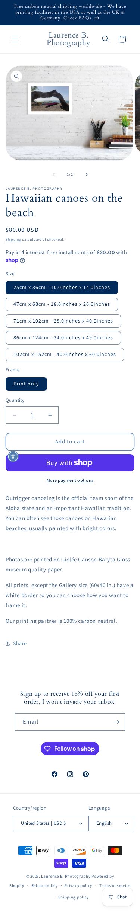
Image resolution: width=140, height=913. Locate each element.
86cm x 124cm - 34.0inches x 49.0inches (63, 338)
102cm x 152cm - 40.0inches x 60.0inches (64, 354)
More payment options (70, 480)
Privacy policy (78, 885)
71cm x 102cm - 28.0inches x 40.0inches (63, 321)
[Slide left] (54, 174)
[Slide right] (86, 174)
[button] (15, 39)
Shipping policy (73, 897)
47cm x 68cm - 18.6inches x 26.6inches (61, 304)
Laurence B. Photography (66, 876)
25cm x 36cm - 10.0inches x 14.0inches (61, 287)
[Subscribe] (116, 722)
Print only (26, 384)
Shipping (13, 239)
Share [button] (20, 643)
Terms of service (115, 885)
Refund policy (44, 885)
